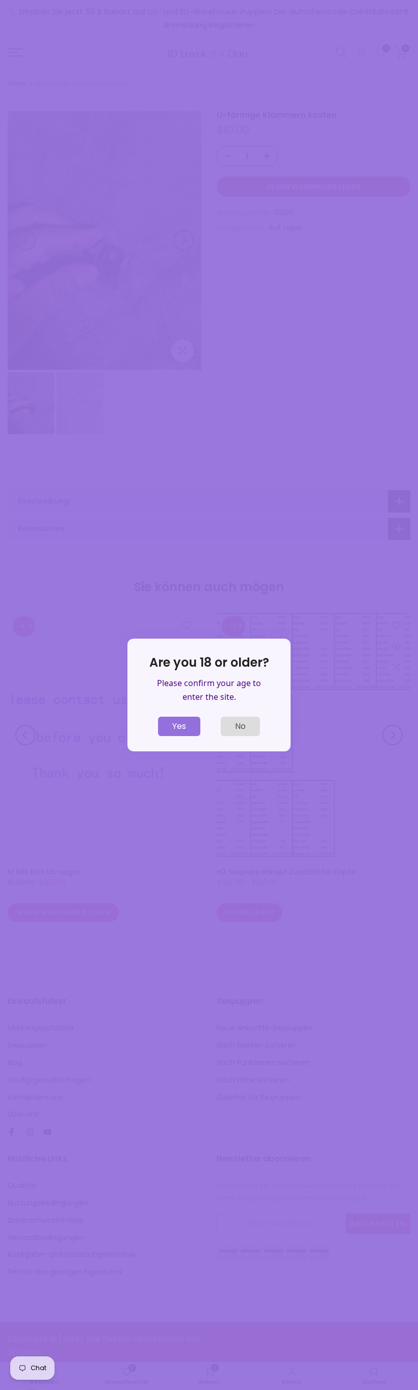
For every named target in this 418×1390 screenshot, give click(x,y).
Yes (179, 726)
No (240, 726)
